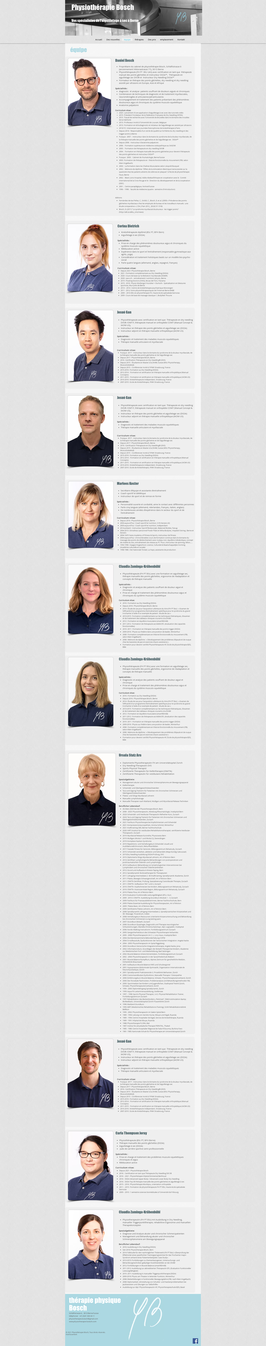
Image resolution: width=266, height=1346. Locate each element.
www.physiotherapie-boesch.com (82, 1321)
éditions (118, 197)
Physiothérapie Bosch (102, 7)
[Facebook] (195, 1341)
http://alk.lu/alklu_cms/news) (132, 212)
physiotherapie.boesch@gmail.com (83, 1318)
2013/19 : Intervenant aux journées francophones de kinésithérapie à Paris (149, 128)
